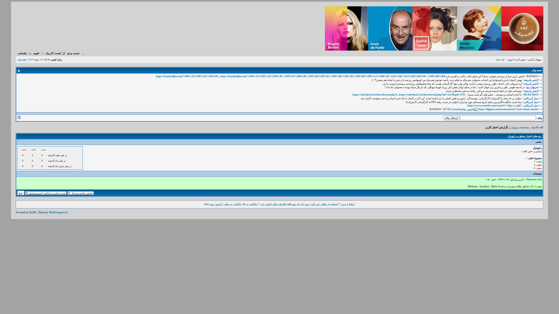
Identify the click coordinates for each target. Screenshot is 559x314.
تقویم (36, 53)
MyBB (32, 212)
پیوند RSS (209, 204)
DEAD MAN (531, 94)
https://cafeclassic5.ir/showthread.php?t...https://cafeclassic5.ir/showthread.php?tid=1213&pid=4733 (409, 94)
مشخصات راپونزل (520, 127)
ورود (510, 59)
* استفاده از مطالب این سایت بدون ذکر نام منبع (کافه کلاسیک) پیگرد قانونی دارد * (299, 204)
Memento (531, 179)
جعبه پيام (22, 59)
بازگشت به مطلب (232, 204)
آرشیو (218, 204)
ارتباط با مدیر (348, 204)
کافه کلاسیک (537, 127)
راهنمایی (22, 53)
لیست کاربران (53, 53)
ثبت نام (500, 59)
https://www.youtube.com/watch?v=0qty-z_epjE (494, 105)
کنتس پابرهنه (531, 80)
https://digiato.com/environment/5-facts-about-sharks (508, 109)
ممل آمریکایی (530, 98)
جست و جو (73, 53)
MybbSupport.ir (58, 212)
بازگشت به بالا (250, 204)
